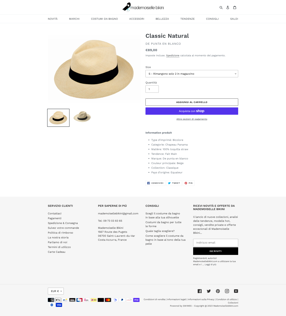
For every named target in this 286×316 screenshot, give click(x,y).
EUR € (55, 291)
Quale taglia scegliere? (160, 231)
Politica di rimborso (60, 232)
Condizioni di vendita (155, 299)
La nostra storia (58, 237)
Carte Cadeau (56, 251)
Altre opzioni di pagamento (191, 119)
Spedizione (172, 55)
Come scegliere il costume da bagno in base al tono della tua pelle (165, 239)
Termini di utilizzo (59, 247)
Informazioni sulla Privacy (201, 299)
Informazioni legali (176, 299)
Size (148, 67)
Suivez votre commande (63, 227)
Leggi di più (210, 264)
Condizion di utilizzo (227, 299)
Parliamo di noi (57, 242)
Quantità (151, 82)
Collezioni (233, 302)
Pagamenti (54, 218)
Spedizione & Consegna (63, 223)
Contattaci (54, 213)
